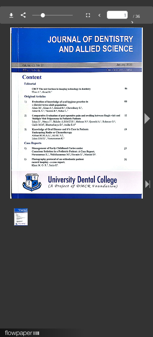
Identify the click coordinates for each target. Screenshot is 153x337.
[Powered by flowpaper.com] (22, 330)
